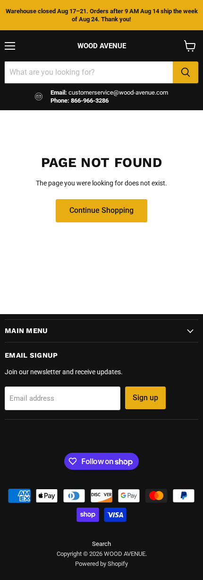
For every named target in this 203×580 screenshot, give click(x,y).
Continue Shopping (101, 210)
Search (101, 543)
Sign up (145, 397)
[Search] (185, 72)
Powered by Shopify (101, 563)
